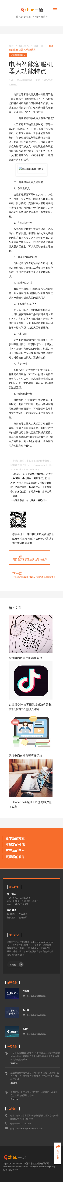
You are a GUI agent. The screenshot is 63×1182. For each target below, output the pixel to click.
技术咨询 (11, 914)
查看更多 (13, 964)
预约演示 (23, 917)
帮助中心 (24, 46)
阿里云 (26, 990)
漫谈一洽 (39, 46)
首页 (11, 46)
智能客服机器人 (17, 55)
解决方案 (11, 917)
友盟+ (25, 1028)
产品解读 (23, 914)
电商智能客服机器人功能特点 (31, 47)
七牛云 (26, 1009)
